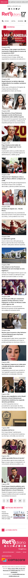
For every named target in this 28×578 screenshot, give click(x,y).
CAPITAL (13, 21)
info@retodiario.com (14, 576)
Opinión (18, 552)
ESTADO (7, 21)
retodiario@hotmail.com (18, 574)
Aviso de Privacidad (8, 552)
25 (20, 500)
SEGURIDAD (21, 21)
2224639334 (14, 572)
